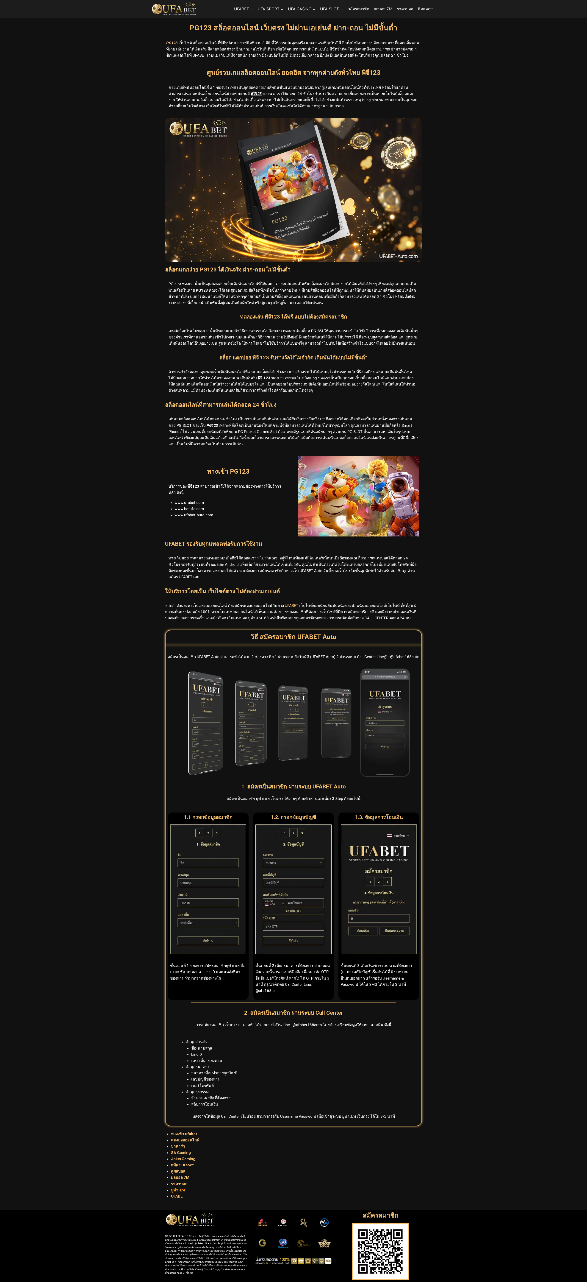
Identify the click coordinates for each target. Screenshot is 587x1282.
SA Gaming (181, 1152)
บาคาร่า (178, 1146)
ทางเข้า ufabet (184, 1133)
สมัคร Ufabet (182, 1165)
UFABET (291, 605)
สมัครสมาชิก (358, 9)
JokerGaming (183, 1158)
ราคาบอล (405, 9)
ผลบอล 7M (383, 9)
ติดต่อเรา (426, 9)
